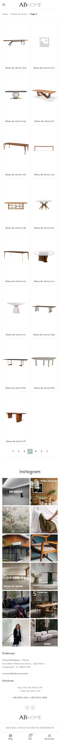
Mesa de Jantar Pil (15, 441)
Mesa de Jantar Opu (44, 334)
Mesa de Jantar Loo (44, 281)
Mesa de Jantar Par (16, 387)
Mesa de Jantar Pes (44, 387)
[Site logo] (30, 4)
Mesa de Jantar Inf (44, 121)
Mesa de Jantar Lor (16, 334)
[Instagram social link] (32, 707)
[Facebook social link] (27, 707)
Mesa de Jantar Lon (16, 281)
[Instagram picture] (16, 491)
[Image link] (30, 717)
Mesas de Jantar (19, 14)
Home (5, 14)
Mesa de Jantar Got (44, 67)
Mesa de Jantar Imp (15, 121)
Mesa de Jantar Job (15, 174)
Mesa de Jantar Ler (44, 227)
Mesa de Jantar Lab (15, 227)
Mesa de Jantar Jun (44, 174)
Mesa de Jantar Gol (15, 67)
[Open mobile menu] (4, 5)
